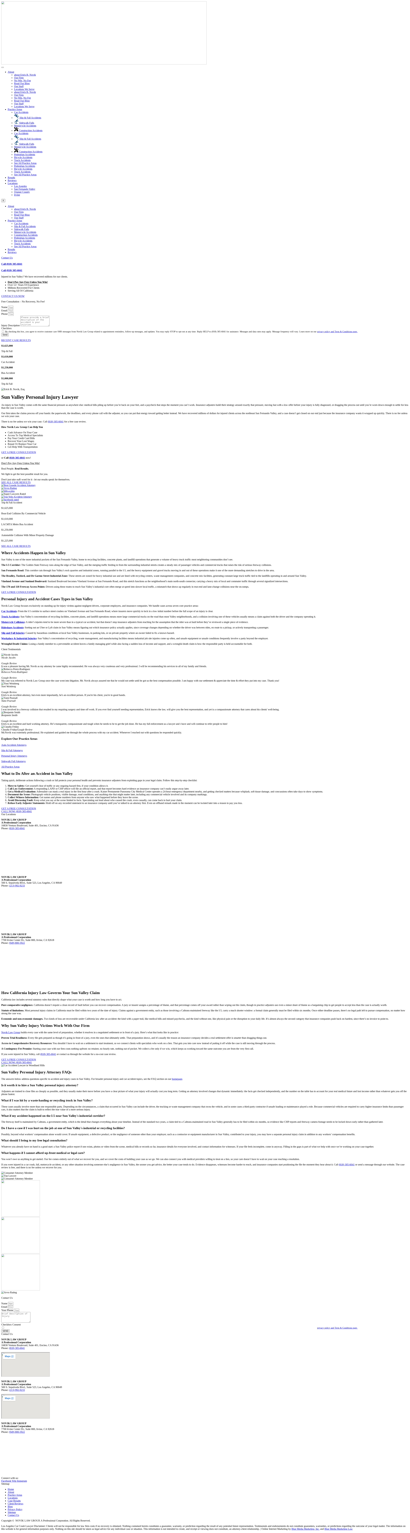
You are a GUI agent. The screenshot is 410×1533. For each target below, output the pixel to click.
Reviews (12, 180)
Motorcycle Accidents (25, 125)
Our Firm (19, 77)
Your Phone (7, 1310)
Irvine (17, 194)
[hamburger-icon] (2, 67)
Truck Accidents (22, 160)
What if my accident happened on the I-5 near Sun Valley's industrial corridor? (53, 1115)
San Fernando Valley (24, 189)
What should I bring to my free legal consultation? (34, 1140)
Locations (13, 183)
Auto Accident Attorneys (13, 745)
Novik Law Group (10, 1032)
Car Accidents (21, 112)
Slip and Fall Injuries (12, 633)
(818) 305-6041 (11, 270)
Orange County (22, 192)
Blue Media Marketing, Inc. (305, 1529)
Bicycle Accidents (23, 157)
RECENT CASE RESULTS (16, 340)
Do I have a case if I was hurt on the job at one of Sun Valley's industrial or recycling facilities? (63, 1128)
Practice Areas (15, 109)
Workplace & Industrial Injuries (18, 638)
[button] (205, 1085)
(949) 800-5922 (17, 943)
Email (4, 310)
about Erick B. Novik (25, 74)
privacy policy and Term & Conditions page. (337, 331)
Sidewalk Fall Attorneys (13, 761)
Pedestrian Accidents (24, 154)
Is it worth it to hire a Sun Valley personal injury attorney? (39, 1085)
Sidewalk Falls (26, 122)
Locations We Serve (24, 89)
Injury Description (10, 325)
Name (4, 307)
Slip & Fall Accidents (30, 117)
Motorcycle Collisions (13, 622)
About (11, 72)
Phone (4, 314)
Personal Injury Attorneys (14, 755)
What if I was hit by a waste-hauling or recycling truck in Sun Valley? (47, 1100)
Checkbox (6, 328)
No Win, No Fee (22, 80)
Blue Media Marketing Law (338, 1529)
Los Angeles (20, 186)
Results (11, 177)
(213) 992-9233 (17, 885)
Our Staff (19, 86)
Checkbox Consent (11, 1324)
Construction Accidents (30, 130)
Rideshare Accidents (12, 627)
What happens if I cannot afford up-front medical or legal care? (43, 1153)
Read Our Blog (22, 83)
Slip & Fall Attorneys (12, 750)
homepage (177, 1079)
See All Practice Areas (25, 163)
